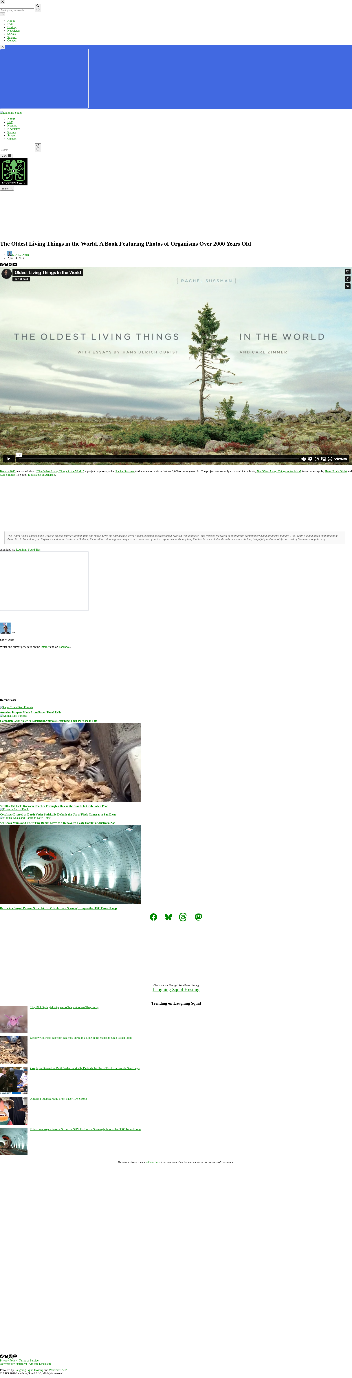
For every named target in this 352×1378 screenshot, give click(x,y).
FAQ (10, 122)
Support (11, 135)
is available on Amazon (41, 474)
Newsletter (13, 128)
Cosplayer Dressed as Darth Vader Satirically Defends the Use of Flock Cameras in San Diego (58, 814)
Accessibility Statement (13, 1363)
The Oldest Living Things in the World (278, 471)
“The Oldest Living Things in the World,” (60, 471)
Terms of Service (28, 1360)
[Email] (15, 265)
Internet (45, 646)
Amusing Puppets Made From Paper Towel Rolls (30, 712)
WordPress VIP (58, 1370)
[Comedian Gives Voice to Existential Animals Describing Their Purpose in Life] (13, 715)
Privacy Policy (8, 1360)
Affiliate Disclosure (40, 1363)
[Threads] (11, 265)
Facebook (64, 646)
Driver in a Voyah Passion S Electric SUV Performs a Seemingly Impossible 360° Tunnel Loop (58, 908)
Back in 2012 (8, 471)
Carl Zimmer (7, 474)
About (11, 118)
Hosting (11, 125)
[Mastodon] (15, 1357)
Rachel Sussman (125, 471)
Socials (11, 132)
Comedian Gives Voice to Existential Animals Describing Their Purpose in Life (48, 720)
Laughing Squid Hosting (176, 989)
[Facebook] (2, 265)
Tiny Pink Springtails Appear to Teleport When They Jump (64, 1007)
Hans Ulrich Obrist (336, 471)
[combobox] (17, 150)
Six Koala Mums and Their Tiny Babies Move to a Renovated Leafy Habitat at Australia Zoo (57, 822)
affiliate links (153, 1162)
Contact (11, 138)
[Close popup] (2, 47)
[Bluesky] (6, 265)
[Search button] (38, 147)
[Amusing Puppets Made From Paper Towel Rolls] (16, 707)
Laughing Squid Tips (28, 549)
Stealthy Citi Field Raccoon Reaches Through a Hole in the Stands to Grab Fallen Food (54, 806)
